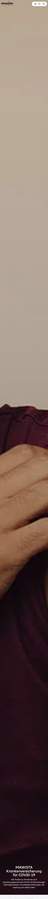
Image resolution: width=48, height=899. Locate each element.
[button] (39, 4)
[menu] (43, 4)
